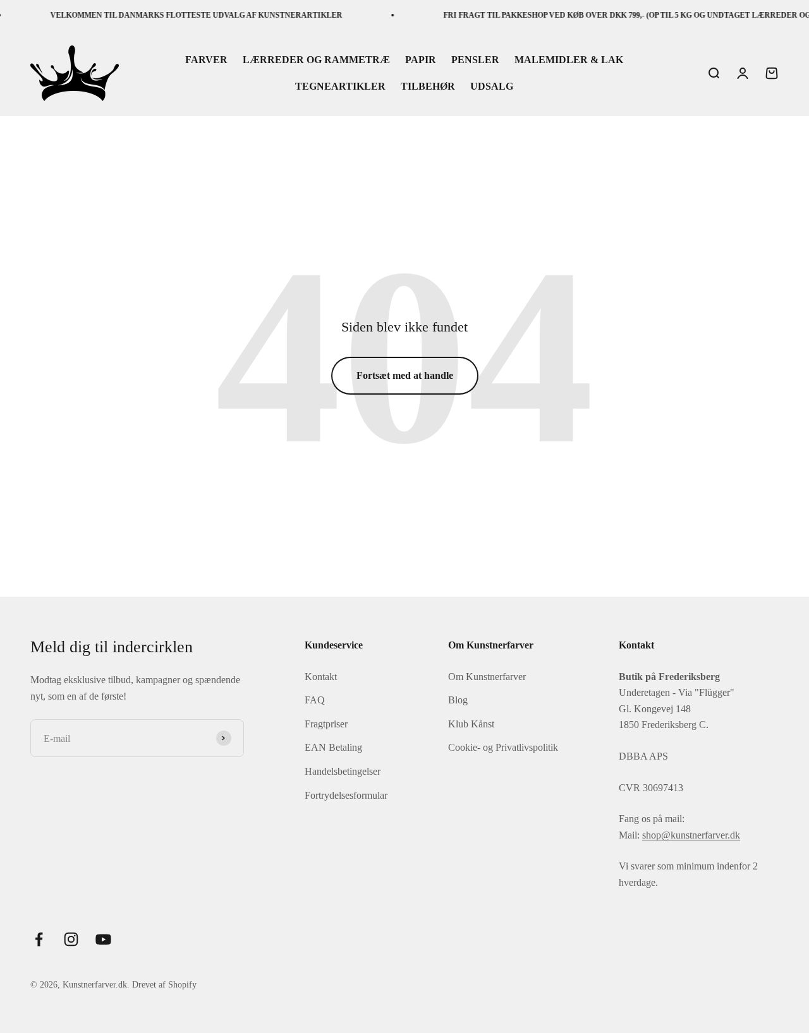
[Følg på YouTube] (103, 939)
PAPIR (420, 60)
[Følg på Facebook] (38, 939)
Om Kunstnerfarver (487, 676)
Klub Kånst (471, 724)
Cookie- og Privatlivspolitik (503, 747)
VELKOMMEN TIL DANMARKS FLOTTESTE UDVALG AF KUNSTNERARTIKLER (186, 15)
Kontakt (321, 676)
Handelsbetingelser (342, 771)
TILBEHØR (428, 86)
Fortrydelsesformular (346, 795)
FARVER (206, 60)
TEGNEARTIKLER (340, 86)
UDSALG (491, 86)
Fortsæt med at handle (404, 375)
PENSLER (475, 60)
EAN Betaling (333, 747)
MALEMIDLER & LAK (568, 60)
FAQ (315, 700)
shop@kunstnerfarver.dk (691, 835)
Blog (458, 700)
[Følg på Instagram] (71, 939)
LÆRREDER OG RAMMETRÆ (316, 60)
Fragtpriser (326, 724)
